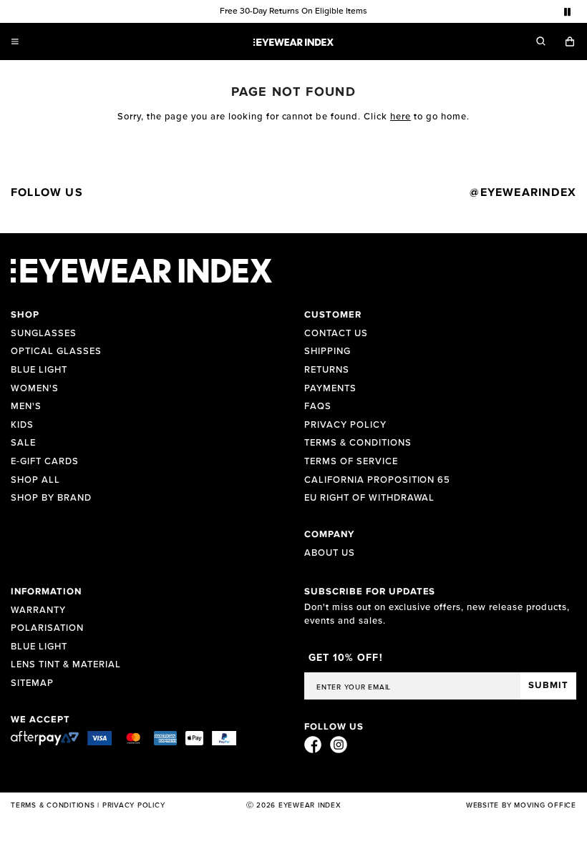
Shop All (35, 480)
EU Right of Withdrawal (369, 498)
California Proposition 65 (377, 480)
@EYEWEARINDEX (523, 192)
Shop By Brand (51, 498)
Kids (22, 425)
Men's (26, 406)
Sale (23, 443)
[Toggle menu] (15, 41)
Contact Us (336, 333)
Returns (326, 370)
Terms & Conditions (358, 443)
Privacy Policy (345, 425)
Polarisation (47, 628)
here (400, 116)
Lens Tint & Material (66, 664)
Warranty (38, 610)
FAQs (317, 406)
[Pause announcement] (567, 12)
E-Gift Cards (45, 461)
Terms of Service (351, 461)
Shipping (327, 351)
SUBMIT (548, 685)
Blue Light (39, 370)
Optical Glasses (56, 351)
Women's (35, 388)
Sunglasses (44, 333)
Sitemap (32, 683)
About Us (329, 553)
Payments (330, 388)
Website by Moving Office (521, 805)
